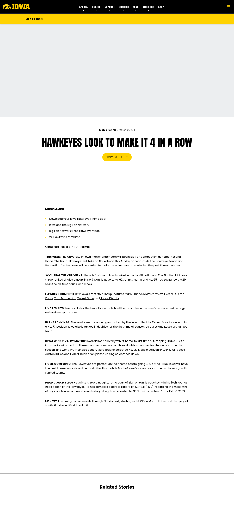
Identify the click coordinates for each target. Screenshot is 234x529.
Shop (161, 7)
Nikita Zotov (151, 294)
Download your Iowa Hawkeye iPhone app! (77, 219)
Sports (83, 7)
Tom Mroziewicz (65, 298)
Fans (135, 7)
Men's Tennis (107, 130)
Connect (124, 7)
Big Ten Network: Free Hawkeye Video (74, 231)
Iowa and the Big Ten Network (69, 225)
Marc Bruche (133, 294)
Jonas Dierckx (109, 298)
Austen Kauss (54, 354)
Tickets (96, 7)
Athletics (148, 7)
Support (110, 7)
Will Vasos (167, 294)
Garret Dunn (85, 298)
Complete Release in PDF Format (67, 247)
